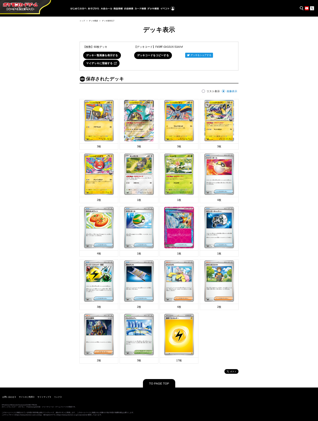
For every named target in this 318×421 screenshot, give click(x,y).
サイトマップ (43, 397)
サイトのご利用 (26, 397)
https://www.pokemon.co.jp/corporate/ (71, 415)
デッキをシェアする (200, 55)
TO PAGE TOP (159, 383)
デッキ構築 (93, 21)
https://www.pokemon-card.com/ (27, 415)
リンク (57, 397)
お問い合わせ (8, 397)
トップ (82, 21)
